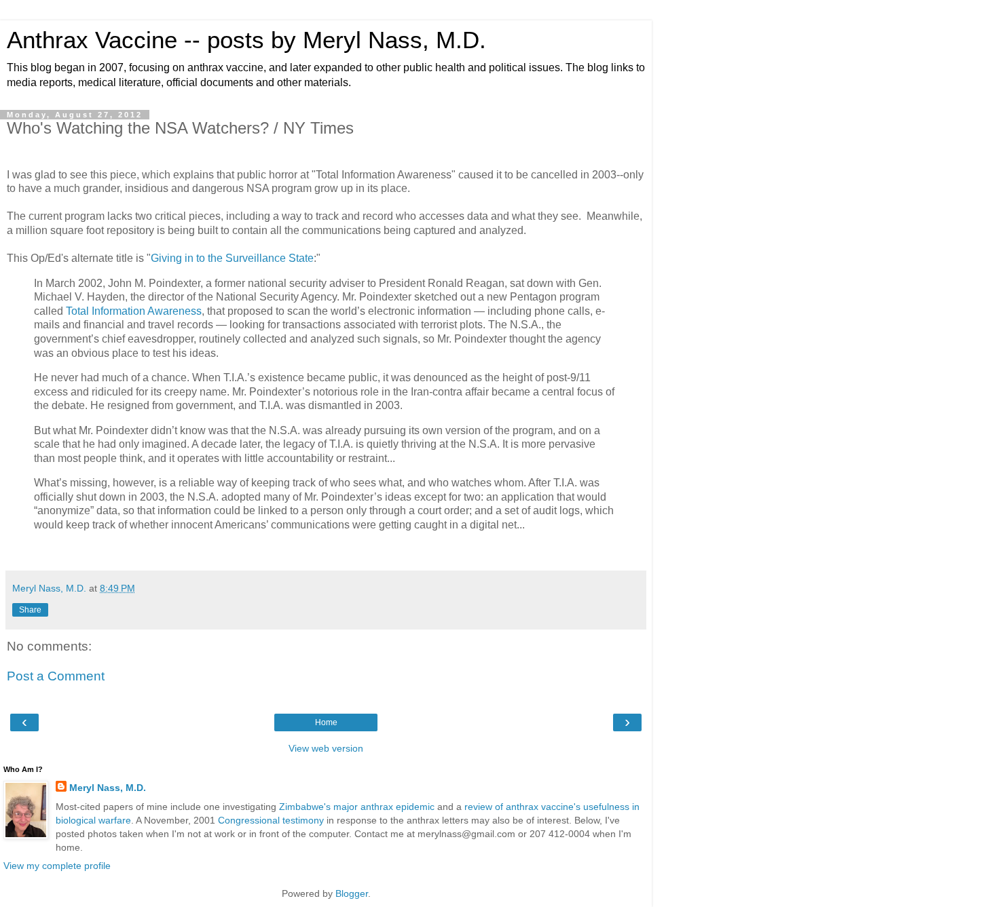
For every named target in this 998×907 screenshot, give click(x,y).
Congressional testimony (271, 820)
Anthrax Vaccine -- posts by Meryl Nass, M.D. (246, 40)
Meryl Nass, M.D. (107, 787)
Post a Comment (56, 676)
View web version (326, 748)
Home (326, 722)
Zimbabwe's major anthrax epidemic (357, 806)
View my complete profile (57, 865)
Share (30, 610)
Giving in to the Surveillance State (232, 258)
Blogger (351, 893)
